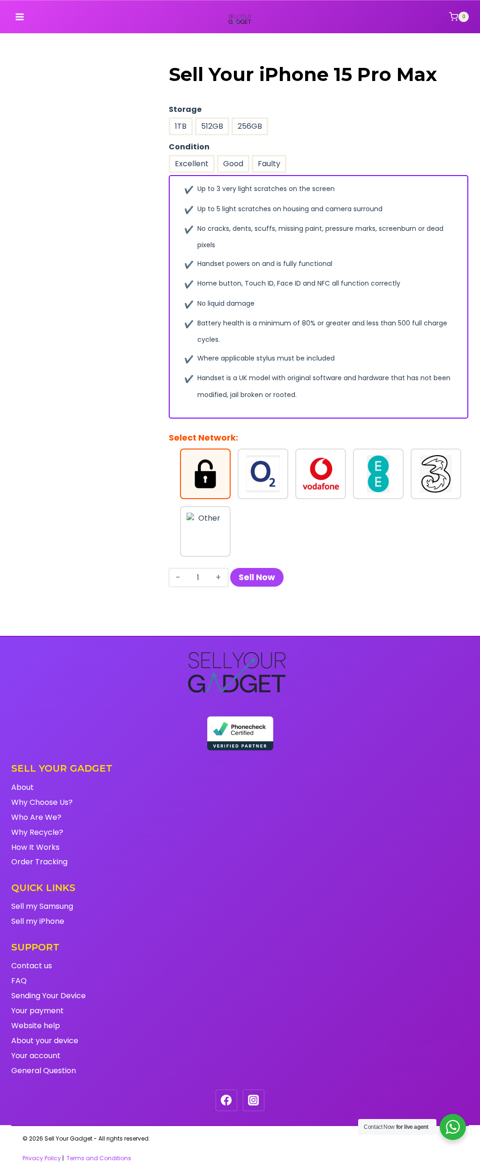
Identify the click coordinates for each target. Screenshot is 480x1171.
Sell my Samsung (42, 906)
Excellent (192, 163)
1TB (181, 126)
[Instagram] (253, 1100)
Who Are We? (36, 817)
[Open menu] (20, 16)
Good (233, 163)
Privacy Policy (41, 1158)
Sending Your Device (48, 995)
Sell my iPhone (37, 921)
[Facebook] (226, 1100)
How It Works (35, 847)
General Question (43, 1070)
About (22, 787)
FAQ (19, 980)
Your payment (37, 1010)
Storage (185, 109)
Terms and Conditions (99, 1158)
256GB (250, 126)
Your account (35, 1055)
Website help (35, 1025)
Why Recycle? (37, 832)
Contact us (31, 965)
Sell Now (257, 577)
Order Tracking (39, 861)
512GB (212, 126)
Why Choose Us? (42, 802)
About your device (44, 1040)
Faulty (269, 163)
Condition (189, 146)
